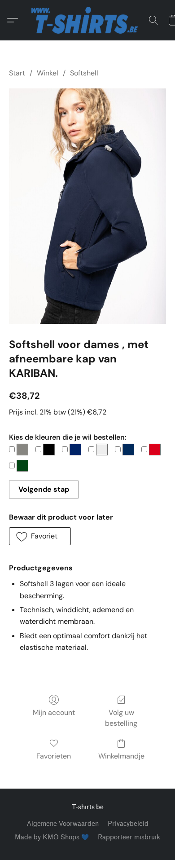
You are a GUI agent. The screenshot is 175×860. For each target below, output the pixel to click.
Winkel (47, 73)
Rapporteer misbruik (129, 837)
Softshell (84, 73)
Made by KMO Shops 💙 (52, 837)
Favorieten (53, 756)
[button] (87, 20)
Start (17, 73)
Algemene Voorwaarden (63, 824)
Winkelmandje (121, 756)
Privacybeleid (128, 824)
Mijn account (54, 712)
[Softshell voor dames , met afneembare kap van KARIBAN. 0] (87, 206)
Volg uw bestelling (121, 718)
